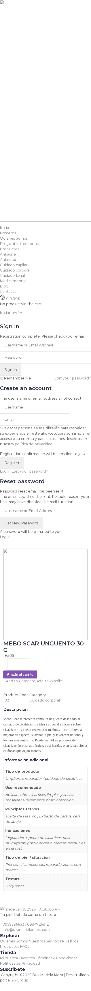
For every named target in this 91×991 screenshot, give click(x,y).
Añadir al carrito (20, 674)
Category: (38, 695)
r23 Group (19, 980)
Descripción (15, 709)
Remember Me (17, 378)
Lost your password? (72, 378)
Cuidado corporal (44, 700)
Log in (5, 471)
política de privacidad (34, 444)
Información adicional (25, 760)
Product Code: (16, 695)
